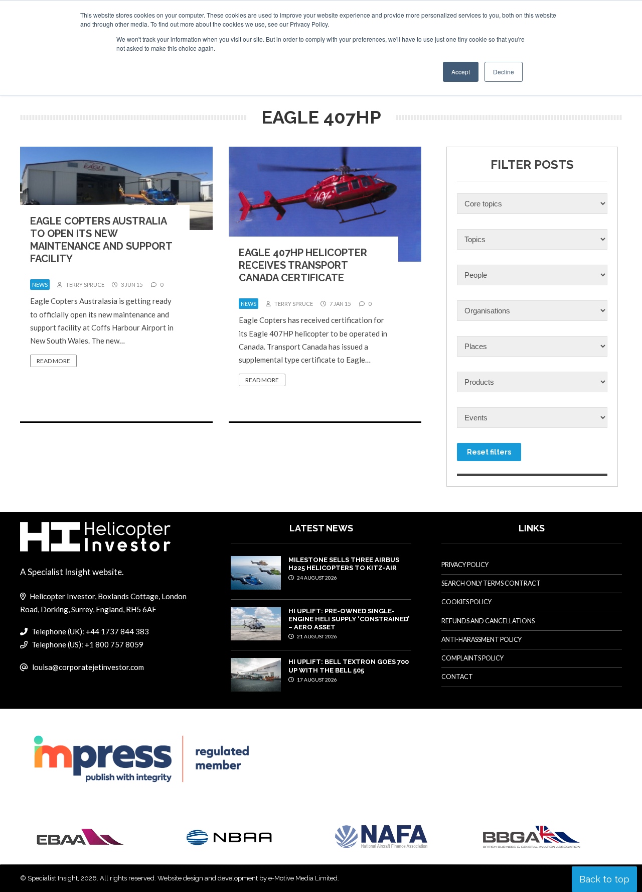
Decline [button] (503, 71)
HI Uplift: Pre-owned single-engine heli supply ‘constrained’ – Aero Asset (348, 619)
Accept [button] (460, 71)
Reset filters (489, 452)
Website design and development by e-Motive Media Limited (247, 878)
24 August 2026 (316, 578)
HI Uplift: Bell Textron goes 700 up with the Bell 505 (348, 666)
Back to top (604, 879)
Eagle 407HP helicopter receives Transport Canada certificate (303, 265)
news (40, 284)
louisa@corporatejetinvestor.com (88, 667)
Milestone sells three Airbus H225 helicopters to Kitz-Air (343, 564)
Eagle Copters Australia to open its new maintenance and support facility (101, 240)
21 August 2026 (316, 636)
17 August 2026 (316, 680)
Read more (53, 361)
